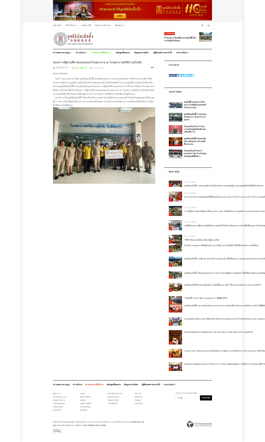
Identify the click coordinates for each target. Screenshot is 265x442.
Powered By (199, 424)
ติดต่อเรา (119, 25)
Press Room (58, 407)
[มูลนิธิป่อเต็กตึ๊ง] (73, 39)
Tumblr (138, 400)
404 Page (83, 410)
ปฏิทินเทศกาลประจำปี (162, 52)
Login (82, 393)
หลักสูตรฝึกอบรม (123, 52)
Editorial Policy (59, 397)
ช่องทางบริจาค (102, 25)
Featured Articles (115, 393)
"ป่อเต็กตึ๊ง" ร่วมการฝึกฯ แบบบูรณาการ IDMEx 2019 (205, 298)
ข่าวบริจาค (81, 52)
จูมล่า (55, 425)
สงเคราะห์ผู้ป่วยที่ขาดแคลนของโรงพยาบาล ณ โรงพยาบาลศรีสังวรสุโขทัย (97, 62)
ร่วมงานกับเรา (182, 52)
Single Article (113, 397)
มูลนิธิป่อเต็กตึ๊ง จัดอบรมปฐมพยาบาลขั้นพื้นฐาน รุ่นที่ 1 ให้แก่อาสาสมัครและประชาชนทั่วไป (222, 284)
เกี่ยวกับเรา (71, 25)
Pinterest (139, 403)
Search (83, 400)
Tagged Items (113, 400)
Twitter (138, 393)
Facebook (138, 397)
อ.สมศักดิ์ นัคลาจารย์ (137, 422)
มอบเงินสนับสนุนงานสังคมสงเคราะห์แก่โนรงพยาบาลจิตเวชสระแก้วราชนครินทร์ (218, 332)
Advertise (57, 410)
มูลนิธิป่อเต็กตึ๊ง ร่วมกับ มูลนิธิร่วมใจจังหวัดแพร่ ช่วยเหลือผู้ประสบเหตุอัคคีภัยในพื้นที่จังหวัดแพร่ (223, 185)
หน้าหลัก (57, 25)
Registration (85, 397)
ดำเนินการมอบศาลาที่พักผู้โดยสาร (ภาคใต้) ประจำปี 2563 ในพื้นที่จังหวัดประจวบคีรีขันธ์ (221, 245)
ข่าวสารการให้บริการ (100, 52)
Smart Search (86, 403)
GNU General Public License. (95, 425)
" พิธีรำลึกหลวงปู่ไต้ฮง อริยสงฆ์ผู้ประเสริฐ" (201, 240)
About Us (57, 393)
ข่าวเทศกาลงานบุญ (61, 52)
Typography (113, 403)
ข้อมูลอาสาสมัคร (141, 52)
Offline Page (85, 407)
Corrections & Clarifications (59, 402)
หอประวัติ (86, 25)
